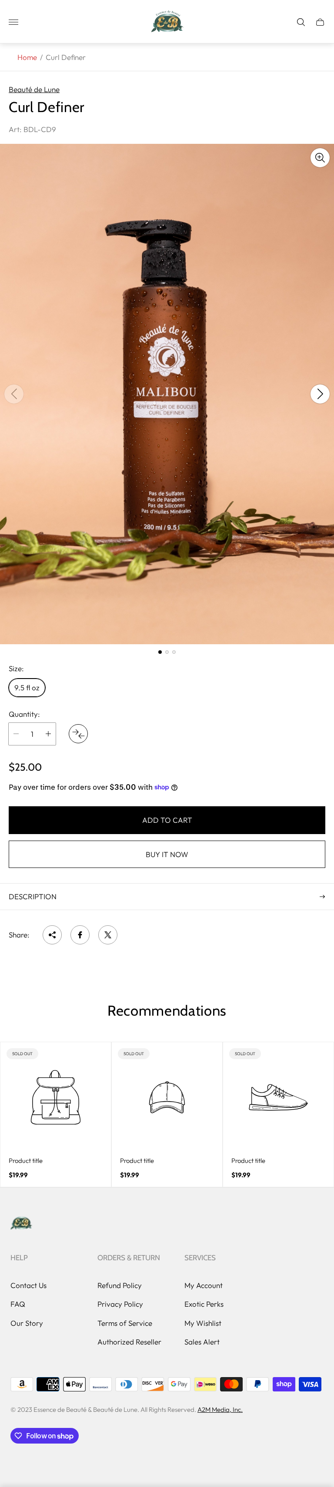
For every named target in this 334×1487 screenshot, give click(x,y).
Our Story (26, 1323)
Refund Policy (119, 1285)
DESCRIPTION (33, 896)
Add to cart (167, 820)
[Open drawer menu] (13, 22)
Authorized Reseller (129, 1341)
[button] (160, 652)
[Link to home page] (21, 1223)
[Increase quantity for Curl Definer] (48, 734)
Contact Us (28, 1285)
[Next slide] (320, 394)
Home (27, 57)
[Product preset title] (55, 1097)
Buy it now (167, 854)
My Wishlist (202, 1323)
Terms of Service (124, 1323)
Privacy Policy (120, 1303)
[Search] (301, 22)
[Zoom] (320, 157)
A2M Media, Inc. (220, 1409)
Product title (26, 1160)
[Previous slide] (13, 394)
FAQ (17, 1303)
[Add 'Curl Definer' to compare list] (78, 733)
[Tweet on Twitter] (107, 934)
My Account (203, 1285)
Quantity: (24, 714)
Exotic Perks (204, 1303)
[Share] (52, 934)
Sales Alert (202, 1341)
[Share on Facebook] (80, 934)
